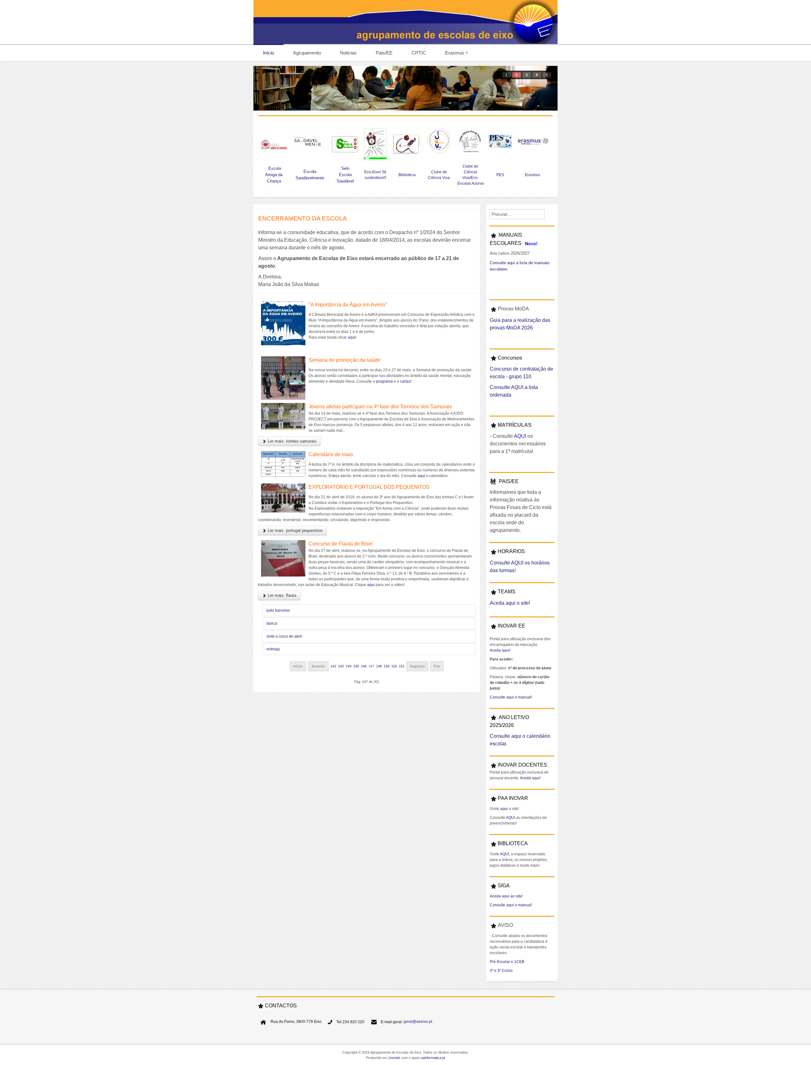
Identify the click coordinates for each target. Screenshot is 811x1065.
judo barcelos (278, 610)
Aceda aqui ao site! (506, 896)
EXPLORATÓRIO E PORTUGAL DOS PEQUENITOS (369, 487)
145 (356, 666)
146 (364, 666)
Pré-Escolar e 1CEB (507, 962)
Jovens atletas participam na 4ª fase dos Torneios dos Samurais (380, 406)
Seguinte (417, 666)
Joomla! (394, 1058)
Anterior (318, 666)
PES (500, 175)
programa (384, 381)
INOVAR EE (511, 625)
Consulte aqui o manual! (511, 697)
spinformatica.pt (433, 1058)
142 (333, 666)
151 (402, 666)
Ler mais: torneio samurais (291, 441)
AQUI (520, 436)
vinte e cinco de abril (284, 636)
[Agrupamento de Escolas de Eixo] (405, 22)
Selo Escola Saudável (345, 174)
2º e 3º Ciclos (501, 970)
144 (348, 666)
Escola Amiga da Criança (274, 174)
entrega (273, 649)
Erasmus (533, 175)
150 (394, 666)
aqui (351, 337)
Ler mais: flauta (281, 595)
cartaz (405, 381)
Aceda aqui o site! (510, 603)
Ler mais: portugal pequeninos (294, 530)
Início (298, 666)
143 (341, 666)
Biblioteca (407, 175)
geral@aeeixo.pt (418, 1022)
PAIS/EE (509, 481)
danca (271, 623)
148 (379, 666)
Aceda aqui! (500, 650)
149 (386, 666)
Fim (437, 666)
